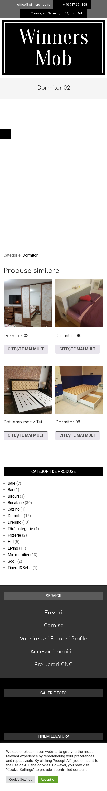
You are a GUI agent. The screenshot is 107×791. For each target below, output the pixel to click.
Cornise (53, 625)
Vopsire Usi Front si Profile (53, 639)
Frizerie (14, 535)
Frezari (53, 613)
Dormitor (30, 255)
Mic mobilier (18, 554)
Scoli (12, 561)
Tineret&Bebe (20, 567)
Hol (11, 541)
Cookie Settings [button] (20, 779)
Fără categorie (20, 528)
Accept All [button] (48, 779)
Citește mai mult (26, 349)
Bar (10, 489)
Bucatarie (16, 502)
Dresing (14, 522)
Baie (11, 483)
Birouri (13, 496)
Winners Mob (53, 48)
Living (13, 548)
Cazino (14, 509)
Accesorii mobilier (53, 652)
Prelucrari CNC (53, 664)
